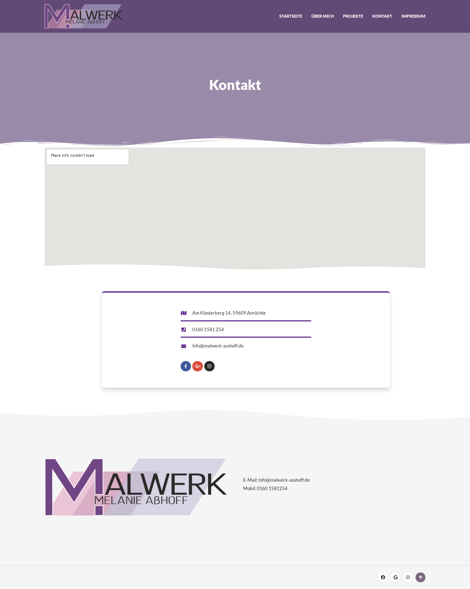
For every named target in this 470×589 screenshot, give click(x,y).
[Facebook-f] (186, 366)
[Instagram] (209, 366)
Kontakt (382, 16)
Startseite (290, 16)
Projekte (353, 16)
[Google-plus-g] (197, 366)
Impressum (413, 16)
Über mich (322, 16)
